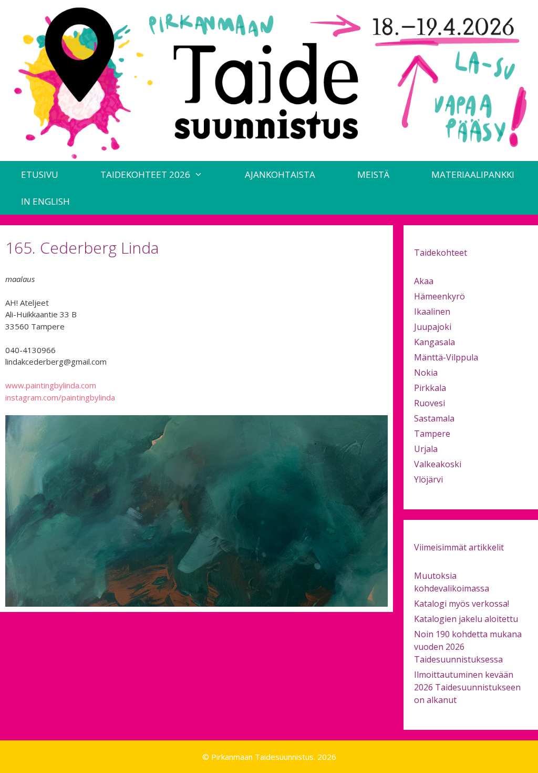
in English (45, 201)
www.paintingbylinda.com (50, 385)
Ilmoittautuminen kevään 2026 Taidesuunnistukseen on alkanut (467, 687)
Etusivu (39, 174)
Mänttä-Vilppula (446, 357)
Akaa (423, 281)
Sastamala (434, 418)
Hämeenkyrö (439, 296)
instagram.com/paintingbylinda (60, 397)
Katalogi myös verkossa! (461, 603)
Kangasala (434, 342)
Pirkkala (430, 388)
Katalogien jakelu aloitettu (466, 619)
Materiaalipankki (472, 174)
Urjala (426, 449)
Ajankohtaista (280, 174)
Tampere (432, 433)
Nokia (426, 372)
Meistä (373, 174)
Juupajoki (432, 327)
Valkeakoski (437, 464)
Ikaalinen (432, 311)
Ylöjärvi (428, 479)
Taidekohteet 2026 (145, 174)
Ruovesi (429, 403)
